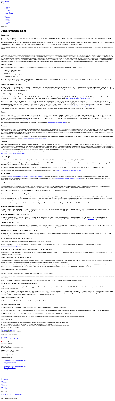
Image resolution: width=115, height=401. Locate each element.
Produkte (6, 9)
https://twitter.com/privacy (29, 119)
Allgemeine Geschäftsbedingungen (10, 372)
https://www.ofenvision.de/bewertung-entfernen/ (68, 178)
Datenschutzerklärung (10, 362)
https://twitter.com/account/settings (57, 122)
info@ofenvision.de (10, 355)
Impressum (91, 219)
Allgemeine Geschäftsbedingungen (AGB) (15, 360)
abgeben (9, 334)
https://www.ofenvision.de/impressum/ (11, 246)
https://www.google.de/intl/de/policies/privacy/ (68, 170)
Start (5, 5)
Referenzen (7, 10)
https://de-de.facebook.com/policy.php (81, 106)
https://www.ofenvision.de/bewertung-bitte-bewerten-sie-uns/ (25, 176)
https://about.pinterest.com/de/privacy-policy (34, 138)
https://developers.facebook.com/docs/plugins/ (78, 98)
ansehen (14, 334)
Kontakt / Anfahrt (8, 13)
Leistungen (7, 7)
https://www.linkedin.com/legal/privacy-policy (13, 153)
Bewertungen (7, 12)
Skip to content (5, 1)
